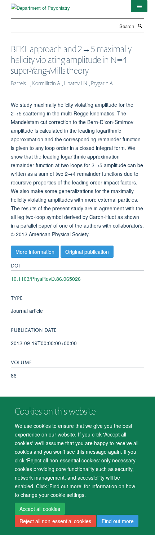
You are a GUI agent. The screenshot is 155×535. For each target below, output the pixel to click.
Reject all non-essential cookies (55, 521)
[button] (139, 6)
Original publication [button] (87, 251)
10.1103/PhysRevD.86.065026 (46, 278)
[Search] (140, 25)
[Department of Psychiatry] (40, 5)
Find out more (118, 521)
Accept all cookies (39, 508)
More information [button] (34, 251)
